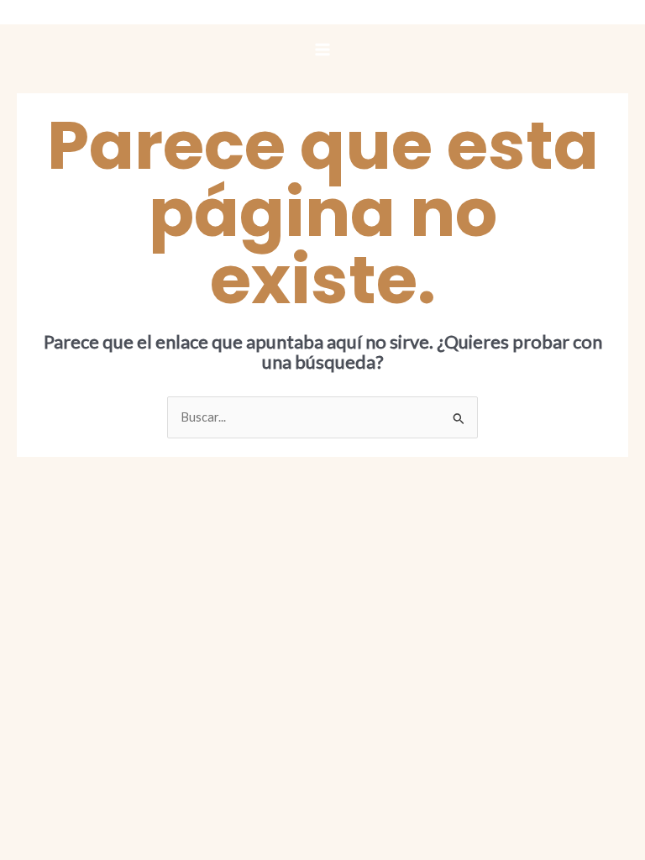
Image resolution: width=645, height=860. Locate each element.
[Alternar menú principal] (322, 49)
